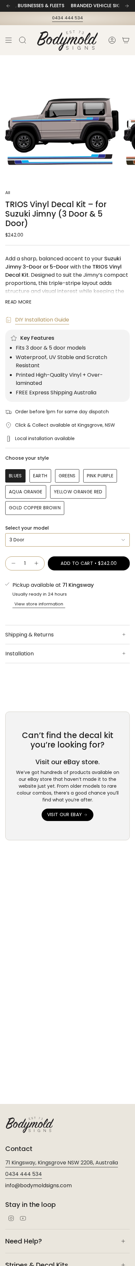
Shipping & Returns (29, 634)
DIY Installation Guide (42, 319)
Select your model (27, 528)
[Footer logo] (29, 1124)
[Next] (127, 6)
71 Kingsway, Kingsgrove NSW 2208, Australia (61, 1162)
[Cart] (126, 40)
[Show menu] (8, 40)
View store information (38, 604)
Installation (19, 653)
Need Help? (23, 1241)
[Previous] (8, 6)
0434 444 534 (67, 18)
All (7, 192)
